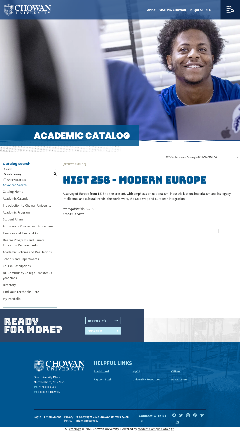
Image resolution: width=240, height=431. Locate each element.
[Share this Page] (225, 165)
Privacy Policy (68, 418)
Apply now (95, 330)
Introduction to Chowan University (27, 205)
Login (37, 417)
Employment (52, 417)
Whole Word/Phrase (16, 179)
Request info (97, 320)
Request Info (201, 10)
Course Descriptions (17, 266)
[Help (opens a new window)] (235, 165)
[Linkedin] (177, 422)
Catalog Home (13, 191)
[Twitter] (181, 415)
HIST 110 (90, 209)
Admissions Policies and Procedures (28, 226)
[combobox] (202, 157)
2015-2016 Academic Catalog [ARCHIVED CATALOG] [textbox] (192, 157)
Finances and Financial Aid (21, 233)
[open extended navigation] (230, 9)
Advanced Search (15, 185)
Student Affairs (13, 219)
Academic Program (16, 212)
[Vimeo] (202, 415)
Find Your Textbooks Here (21, 292)
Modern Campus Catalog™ (156, 429)
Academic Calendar (16, 198)
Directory (9, 285)
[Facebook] (174, 415)
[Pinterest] (195, 415)
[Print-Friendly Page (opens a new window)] (230, 165)
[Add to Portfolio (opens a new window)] (220, 165)
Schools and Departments (21, 259)
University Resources (146, 379)
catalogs (75, 429)
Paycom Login (103, 379)
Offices (175, 371)
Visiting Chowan (172, 10)
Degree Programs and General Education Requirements (24, 242)
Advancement (180, 379)
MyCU (136, 371)
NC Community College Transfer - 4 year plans (27, 275)
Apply (151, 10)
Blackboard (101, 371)
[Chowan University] (59, 365)
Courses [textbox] (8, 169)
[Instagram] (188, 415)
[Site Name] (27, 10)
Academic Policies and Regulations (27, 252)
